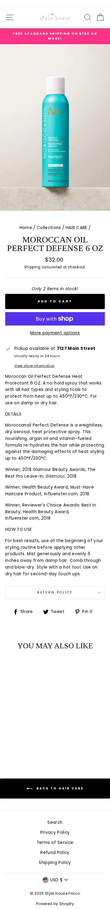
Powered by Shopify (55, 903)
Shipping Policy (55, 862)
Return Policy (55, 592)
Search (54, 822)
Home (26, 228)
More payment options (55, 333)
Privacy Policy (55, 832)
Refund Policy (54, 852)
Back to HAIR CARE (59, 788)
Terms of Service (55, 842)
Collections (49, 228)
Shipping (32, 267)
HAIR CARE (76, 228)
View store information (34, 366)
